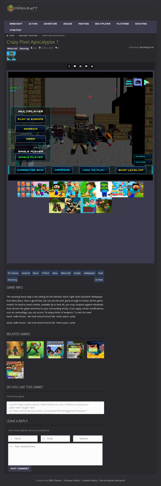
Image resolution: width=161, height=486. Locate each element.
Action (33, 23)
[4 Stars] (136, 47)
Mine (55, 273)
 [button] (86, 66)
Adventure (50, 23)
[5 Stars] (138, 47)
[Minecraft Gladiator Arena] (57, 204)
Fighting (83, 23)
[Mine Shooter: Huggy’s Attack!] (104, 204)
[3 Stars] (134, 47)
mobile (77, 273)
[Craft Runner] (72, 189)
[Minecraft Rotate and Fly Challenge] (135, 189)
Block (36, 273)
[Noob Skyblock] (88, 204)
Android (26, 273)
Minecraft (16, 23)
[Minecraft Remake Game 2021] (41, 189)
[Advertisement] (97, 11)
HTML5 (45, 273)
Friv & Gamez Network (112, 480)
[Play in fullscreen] (80, 66)
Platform (123, 23)
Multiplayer (102, 23)
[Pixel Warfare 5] (72, 204)
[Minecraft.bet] (22, 8)
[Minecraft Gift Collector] (25, 189)
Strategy (15, 29)
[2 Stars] (132, 47)
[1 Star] (130, 47)
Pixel (100, 273)
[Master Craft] (88, 189)
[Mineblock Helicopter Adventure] (57, 189)
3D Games (13, 273)
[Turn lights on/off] (69, 66)
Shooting (141, 23)
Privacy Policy (72, 480)
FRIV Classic (55, 480)
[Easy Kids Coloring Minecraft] (104, 189)
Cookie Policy (89, 480)
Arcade (67, 23)
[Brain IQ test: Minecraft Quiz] (120, 189)
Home (12, 35)
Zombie (99, 279)
